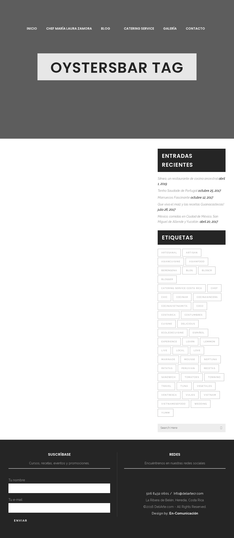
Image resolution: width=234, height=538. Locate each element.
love (197, 350)
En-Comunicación (183, 513)
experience (169, 341)
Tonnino (214, 377)
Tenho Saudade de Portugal (177, 190)
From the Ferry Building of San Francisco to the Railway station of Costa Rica (39, 229)
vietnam (210, 395)
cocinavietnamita (174, 306)
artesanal (169, 252)
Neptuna (210, 359)
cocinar (182, 297)
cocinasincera (207, 297)
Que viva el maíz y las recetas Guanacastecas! (191, 204)
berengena (169, 270)
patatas (167, 368)
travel (166, 386)
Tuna (184, 386)
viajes (190, 395)
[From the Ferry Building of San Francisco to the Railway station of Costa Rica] (42, 178)
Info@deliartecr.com (188, 493)
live (164, 350)
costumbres (193, 315)
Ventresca (169, 395)
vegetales (204, 386)
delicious (188, 323)
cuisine (166, 323)
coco (200, 306)
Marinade (168, 359)
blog (189, 270)
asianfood (197, 261)
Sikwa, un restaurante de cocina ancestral (188, 178)
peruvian (188, 368)
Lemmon (209, 341)
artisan (192, 252)
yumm (165, 412)
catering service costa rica (181, 288)
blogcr (207, 270)
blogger (167, 279)
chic (164, 297)
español (199, 332)
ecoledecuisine (172, 332)
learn (190, 341)
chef (214, 288)
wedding (200, 404)
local (180, 350)
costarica (168, 315)
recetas (209, 368)
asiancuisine (170, 261)
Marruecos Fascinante (174, 197)
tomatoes (192, 377)
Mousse (189, 359)
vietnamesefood (173, 404)
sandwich (168, 377)
